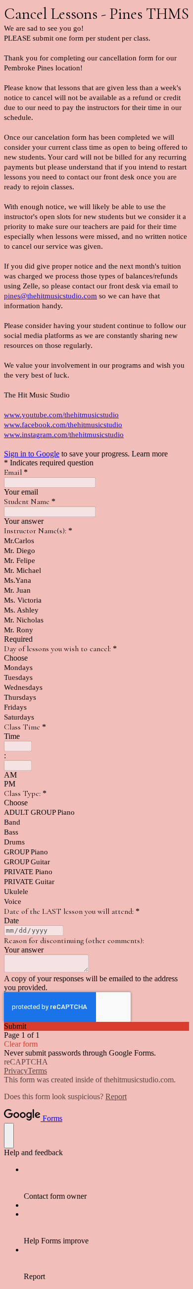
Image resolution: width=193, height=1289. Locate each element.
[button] (96, 1026)
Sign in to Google (31, 453)
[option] (96, 658)
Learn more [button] (150, 453)
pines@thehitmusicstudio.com (50, 296)
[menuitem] (106, 1183)
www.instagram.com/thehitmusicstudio (64, 435)
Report (116, 1096)
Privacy (16, 1070)
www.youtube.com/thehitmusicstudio (61, 415)
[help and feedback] (9, 1135)
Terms (37, 1070)
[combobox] (18, 746)
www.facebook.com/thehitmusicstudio (63, 425)
